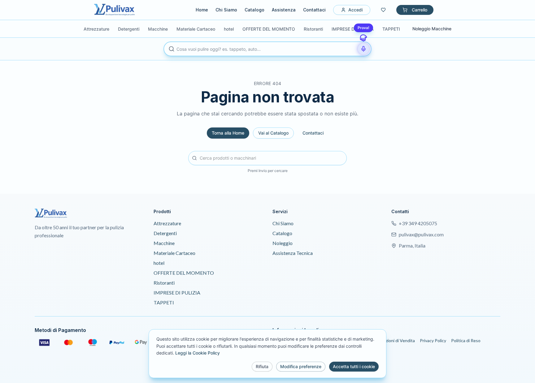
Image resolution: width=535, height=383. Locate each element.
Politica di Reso (466, 340)
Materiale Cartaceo (174, 253)
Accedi (355, 9)
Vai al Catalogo (273, 133)
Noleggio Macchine (431, 28)
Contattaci (314, 9)
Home (202, 9)
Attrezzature (167, 223)
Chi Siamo (226, 9)
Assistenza (284, 9)
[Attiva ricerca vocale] (363, 48)
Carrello (419, 9)
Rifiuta (262, 366)
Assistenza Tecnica (292, 253)
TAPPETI (164, 302)
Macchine (164, 243)
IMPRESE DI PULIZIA (177, 292)
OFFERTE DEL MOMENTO (184, 273)
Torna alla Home (228, 133)
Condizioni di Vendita (394, 340)
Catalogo (254, 9)
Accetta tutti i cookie (354, 366)
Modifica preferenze (300, 366)
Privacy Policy (433, 340)
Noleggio (282, 243)
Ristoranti (164, 283)
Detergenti (165, 233)
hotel (159, 263)
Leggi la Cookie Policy (197, 352)
